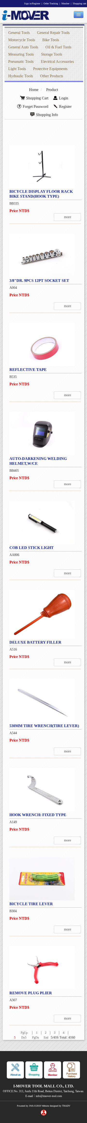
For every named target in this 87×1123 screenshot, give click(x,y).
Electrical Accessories (57, 61)
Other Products (51, 76)
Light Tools (17, 69)
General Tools (19, 33)
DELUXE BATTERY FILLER (35, 642)
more (67, 217)
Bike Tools (50, 40)
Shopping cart (79, 3)
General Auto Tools (23, 47)
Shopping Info (47, 115)
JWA (31, 1105)
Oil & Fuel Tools (58, 47)
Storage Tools (51, 54)
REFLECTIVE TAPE (28, 370)
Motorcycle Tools (21, 40)
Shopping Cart (37, 98)
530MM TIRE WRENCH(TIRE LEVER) (44, 726)
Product (52, 90)
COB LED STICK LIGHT (31, 548)
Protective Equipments (50, 69)
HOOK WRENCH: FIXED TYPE (37, 815)
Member (65, 3)
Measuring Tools (21, 54)
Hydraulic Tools (20, 76)
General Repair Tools (53, 33)
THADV (66, 1105)
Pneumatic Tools (21, 61)
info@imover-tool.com (49, 1096)
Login (63, 98)
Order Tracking (51, 3)
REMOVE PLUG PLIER (30, 993)
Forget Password (35, 106)
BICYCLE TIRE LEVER (31, 904)
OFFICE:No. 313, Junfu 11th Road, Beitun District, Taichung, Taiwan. (43, 1091)
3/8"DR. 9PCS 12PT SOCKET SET (39, 280)
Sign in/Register (32, 3)
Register (65, 106)
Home (33, 90)
